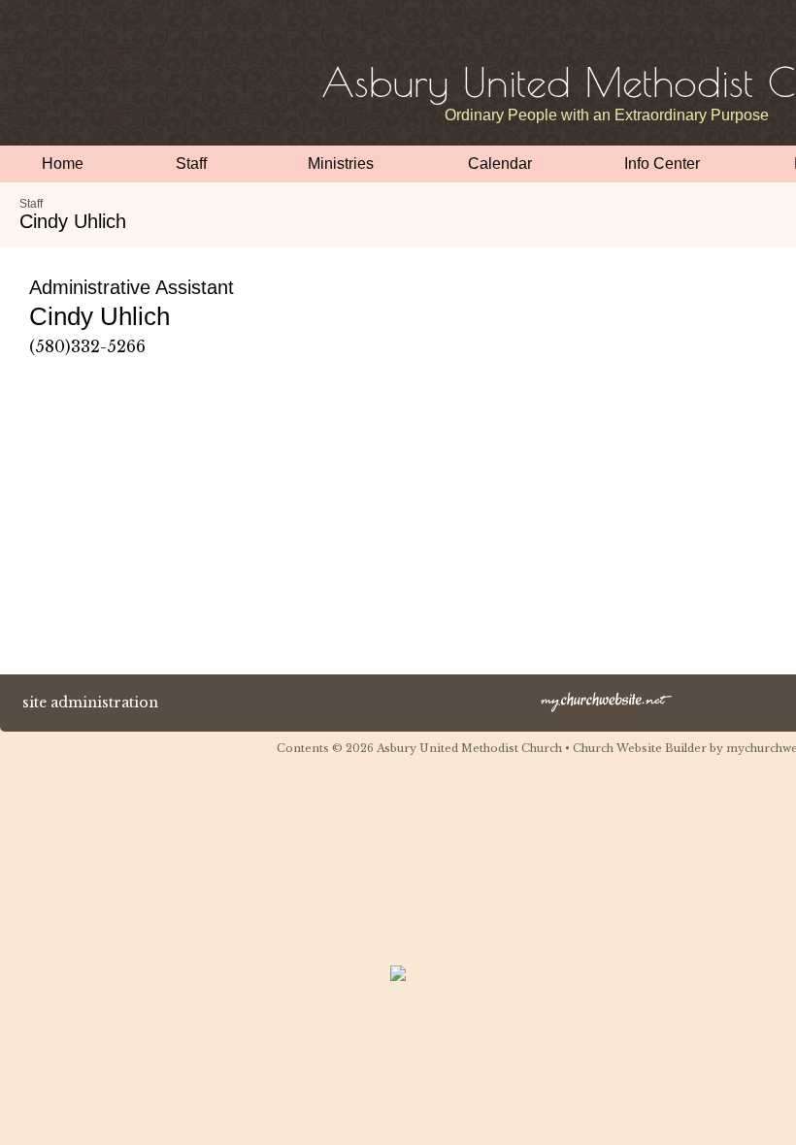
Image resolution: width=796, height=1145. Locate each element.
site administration (90, 702)
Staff (31, 204)
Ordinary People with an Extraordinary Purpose (607, 115)
